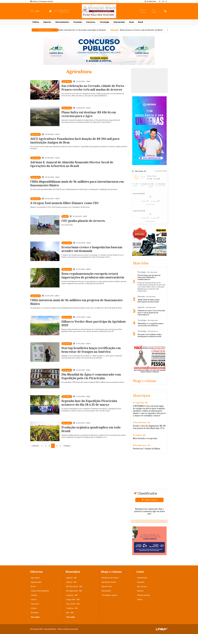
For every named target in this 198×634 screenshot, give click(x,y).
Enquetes (140, 582)
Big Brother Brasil (109, 582)
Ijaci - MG (70, 613)
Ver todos (70, 617)
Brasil (140, 22)
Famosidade (106, 591)
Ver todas (35, 617)
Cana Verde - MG (73, 604)
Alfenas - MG (71, 582)
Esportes (47, 22)
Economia (78, 22)
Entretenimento (62, 22)
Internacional (119, 22)
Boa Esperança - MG (74, 591)
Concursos (90, 22)
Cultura (34, 608)
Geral (131, 22)
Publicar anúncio (151, 500)
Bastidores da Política (110, 578)
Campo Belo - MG (73, 599)
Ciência (34, 599)
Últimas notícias (143, 595)
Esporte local (107, 586)
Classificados (142, 578)
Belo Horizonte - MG (74, 586)
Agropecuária (36, 582)
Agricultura (35, 578)
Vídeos (139, 599)
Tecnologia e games (109, 595)
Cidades (34, 595)
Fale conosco (142, 586)
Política (36, 22)
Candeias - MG (72, 608)
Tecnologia (104, 22)
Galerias (140, 591)
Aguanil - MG (71, 578)
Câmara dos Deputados (40, 591)
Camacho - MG (72, 595)
